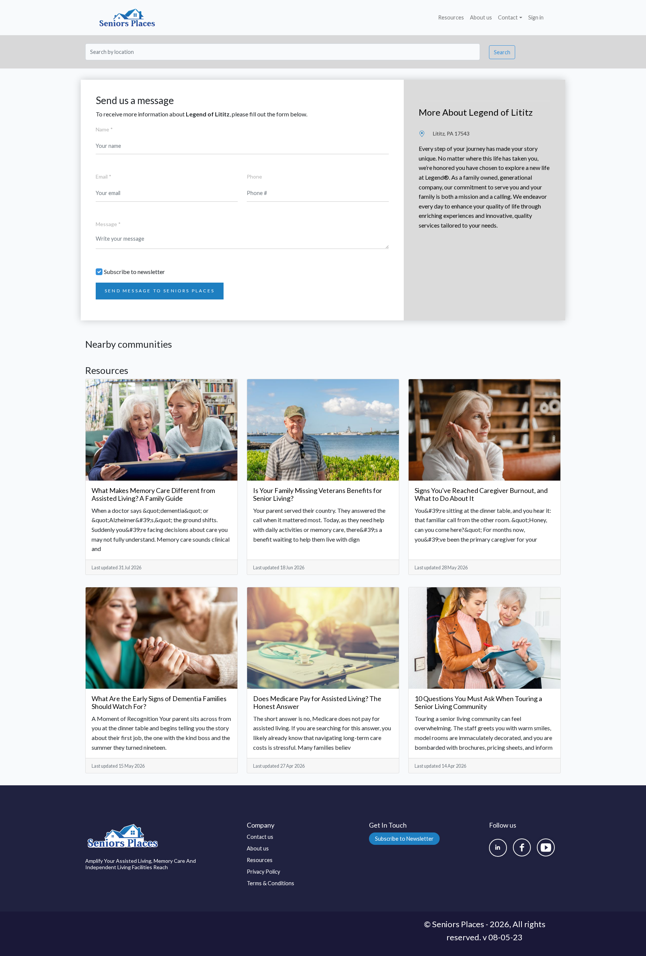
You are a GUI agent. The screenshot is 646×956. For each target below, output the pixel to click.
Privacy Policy (263, 871)
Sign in (536, 17)
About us (481, 17)
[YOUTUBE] (546, 847)
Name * (104, 129)
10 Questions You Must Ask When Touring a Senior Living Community (478, 702)
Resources (451, 17)
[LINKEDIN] (498, 848)
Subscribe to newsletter (134, 271)
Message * (108, 224)
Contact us (260, 837)
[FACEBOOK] (522, 847)
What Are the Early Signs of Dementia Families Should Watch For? (159, 702)
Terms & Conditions (270, 883)
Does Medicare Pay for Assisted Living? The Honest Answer (317, 702)
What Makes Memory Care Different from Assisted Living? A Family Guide (153, 494)
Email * (103, 176)
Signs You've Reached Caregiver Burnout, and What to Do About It (481, 494)
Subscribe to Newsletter (404, 838)
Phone (254, 176)
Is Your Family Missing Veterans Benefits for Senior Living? (317, 494)
